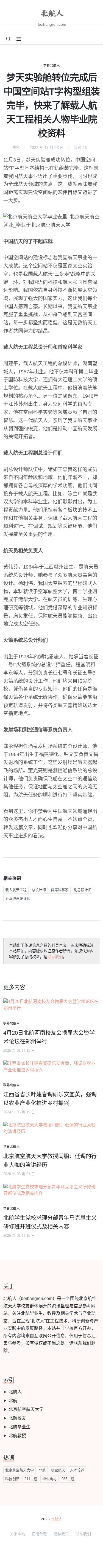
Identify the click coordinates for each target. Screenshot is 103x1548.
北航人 (15, 1392)
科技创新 (12, 1479)
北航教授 (17, 1435)
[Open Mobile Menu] (18, 39)
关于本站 (17, 1534)
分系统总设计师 (17, 898)
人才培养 (77, 1470)
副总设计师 (82, 890)
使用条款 (39, 1534)
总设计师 (39, 890)
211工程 (30, 1479)
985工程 (68, 1479)
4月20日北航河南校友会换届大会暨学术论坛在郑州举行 (49, 1037)
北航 (13, 1400)
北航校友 (17, 1418)
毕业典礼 (49, 1479)
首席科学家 (60, 890)
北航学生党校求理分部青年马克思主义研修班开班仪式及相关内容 (50, 1222)
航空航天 (58, 1470)
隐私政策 (61, 1534)
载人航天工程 (16, 890)
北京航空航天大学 (26, 1409)
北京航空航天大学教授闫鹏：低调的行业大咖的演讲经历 (50, 1160)
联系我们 (55, 957)
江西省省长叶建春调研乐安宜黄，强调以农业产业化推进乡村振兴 (50, 1098)
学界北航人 (51, 65)
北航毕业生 (19, 1427)
